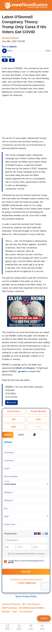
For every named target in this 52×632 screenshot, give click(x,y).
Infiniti (18, 368)
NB (23, 604)
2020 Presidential (9, 608)
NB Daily (6, 612)
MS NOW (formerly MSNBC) (31, 608)
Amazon (31, 368)
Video (14, 612)
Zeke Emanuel (33, 604)
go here (22, 371)
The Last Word (25, 612)
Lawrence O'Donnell (11, 604)
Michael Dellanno (10, 38)
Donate (44, 618)
